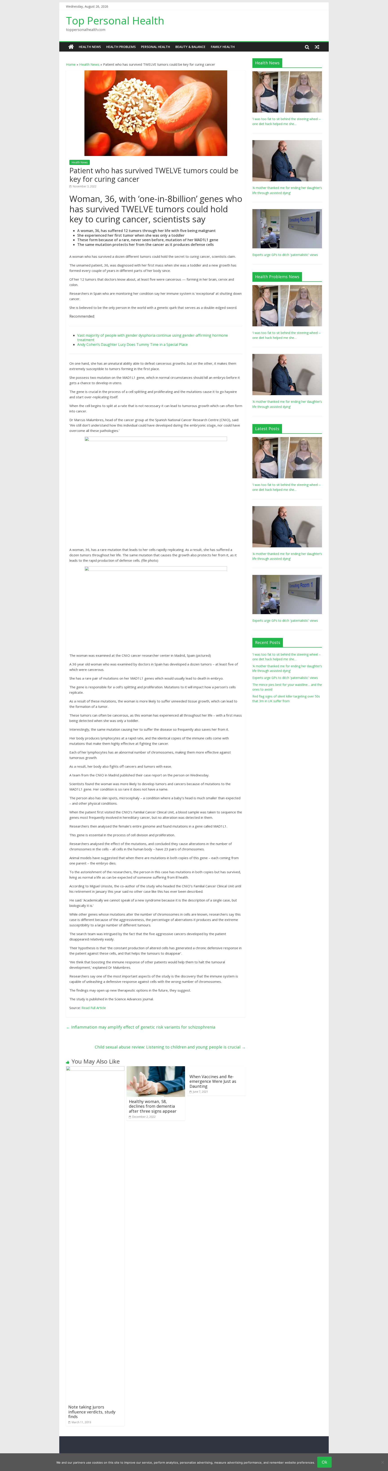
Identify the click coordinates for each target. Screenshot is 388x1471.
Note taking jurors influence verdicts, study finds (91, 1411)
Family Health (223, 47)
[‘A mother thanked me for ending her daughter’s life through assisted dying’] (287, 142)
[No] (382, 1462)
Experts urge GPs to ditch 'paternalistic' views (285, 255)
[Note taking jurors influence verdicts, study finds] (95, 1068)
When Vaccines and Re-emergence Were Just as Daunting (213, 1081)
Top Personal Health (115, 20)
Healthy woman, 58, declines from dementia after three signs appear (152, 1106)
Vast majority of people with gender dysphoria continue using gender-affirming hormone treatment (152, 337)
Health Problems (121, 47)
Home (71, 64)
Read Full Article (94, 1007)
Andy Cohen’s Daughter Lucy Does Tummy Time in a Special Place (132, 344)
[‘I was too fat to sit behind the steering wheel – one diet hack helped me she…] (287, 73)
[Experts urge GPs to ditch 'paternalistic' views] (287, 211)
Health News (90, 47)
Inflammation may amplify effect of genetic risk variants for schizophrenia (140, 1027)
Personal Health (155, 47)
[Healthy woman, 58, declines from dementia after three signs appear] (156, 1068)
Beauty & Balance (190, 47)
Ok (324, 1462)
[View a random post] (317, 47)
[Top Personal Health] (71, 47)
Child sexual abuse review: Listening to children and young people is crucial (170, 1047)
